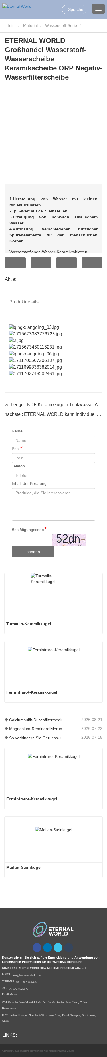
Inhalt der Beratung (29, 483)
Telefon (66, 262)
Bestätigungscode (28, 529)
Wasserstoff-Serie (61, 25)
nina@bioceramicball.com (26, 975)
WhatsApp (92, 262)
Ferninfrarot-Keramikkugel (31, 692)
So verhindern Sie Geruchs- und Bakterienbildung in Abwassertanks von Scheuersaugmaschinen (38, 738)
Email (41, 262)
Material (30, 25)
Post (16, 448)
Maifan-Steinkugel (24, 867)
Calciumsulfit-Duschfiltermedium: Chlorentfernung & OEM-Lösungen (38, 720)
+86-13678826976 (26, 981)
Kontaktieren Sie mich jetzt (15, 262)
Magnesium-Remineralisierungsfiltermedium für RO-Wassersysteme (38, 728)
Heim (10, 25)
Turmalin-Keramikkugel (28, 623)
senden (33, 551)
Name (17, 431)
